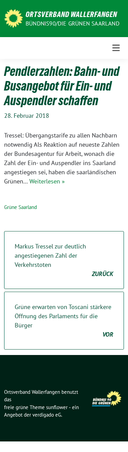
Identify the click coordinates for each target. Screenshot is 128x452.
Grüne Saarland (20, 207)
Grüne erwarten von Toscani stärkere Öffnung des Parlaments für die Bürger (64, 320)
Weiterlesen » (47, 181)
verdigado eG (46, 414)
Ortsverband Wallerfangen (71, 14)
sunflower (57, 407)
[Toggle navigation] (116, 48)
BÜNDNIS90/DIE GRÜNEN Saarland (72, 23)
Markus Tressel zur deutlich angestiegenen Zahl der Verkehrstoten (64, 260)
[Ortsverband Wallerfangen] (13, 18)
